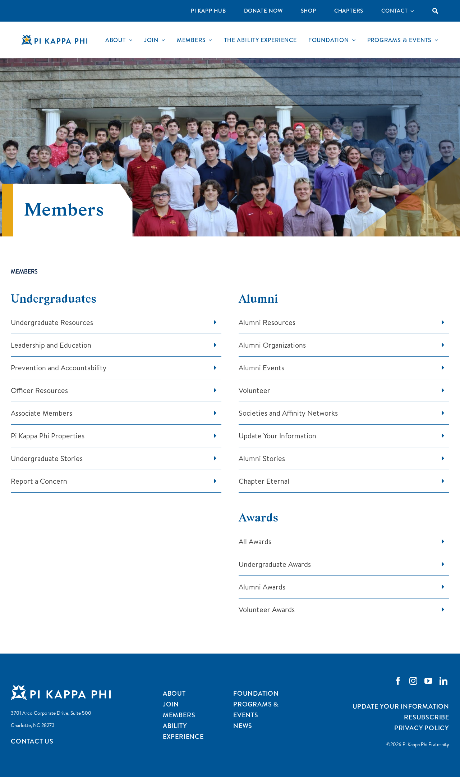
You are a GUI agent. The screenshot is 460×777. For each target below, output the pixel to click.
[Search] (435, 11)
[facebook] (398, 681)
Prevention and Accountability (58, 367)
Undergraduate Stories (47, 458)
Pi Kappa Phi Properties (47, 436)
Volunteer (254, 390)
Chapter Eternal (264, 481)
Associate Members (41, 413)
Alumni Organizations (272, 345)
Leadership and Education (51, 345)
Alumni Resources (267, 322)
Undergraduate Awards (275, 564)
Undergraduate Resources (52, 322)
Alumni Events (261, 367)
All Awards (255, 541)
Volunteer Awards (267, 609)
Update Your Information (277, 436)
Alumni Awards (262, 587)
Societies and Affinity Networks (288, 413)
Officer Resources (39, 390)
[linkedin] (443, 681)
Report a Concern (39, 481)
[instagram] (413, 681)
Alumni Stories (262, 458)
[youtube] (428, 681)
